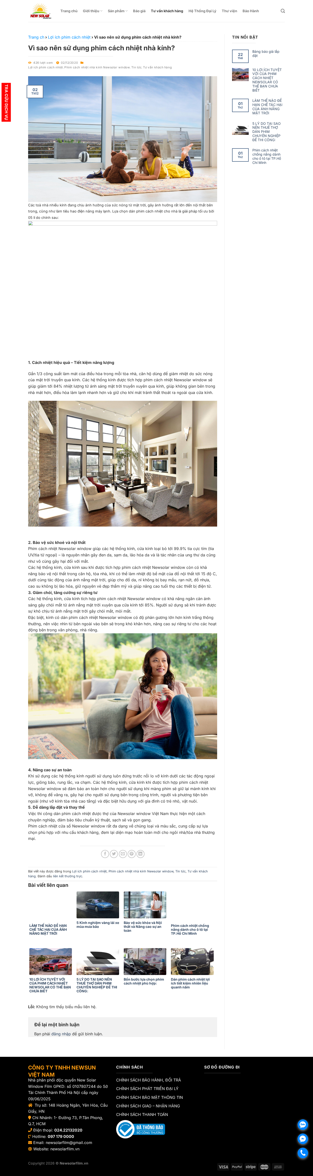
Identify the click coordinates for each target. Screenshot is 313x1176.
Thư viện (229, 11)
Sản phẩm (116, 11)
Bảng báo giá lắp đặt (265, 54)
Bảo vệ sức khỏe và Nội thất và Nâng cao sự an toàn (143, 926)
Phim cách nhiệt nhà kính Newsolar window (97, 67)
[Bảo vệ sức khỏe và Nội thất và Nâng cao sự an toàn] (146, 904)
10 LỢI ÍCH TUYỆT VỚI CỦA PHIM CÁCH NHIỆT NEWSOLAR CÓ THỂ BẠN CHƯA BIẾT (50, 985)
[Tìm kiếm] (283, 11)
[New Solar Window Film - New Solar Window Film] (40, 11)
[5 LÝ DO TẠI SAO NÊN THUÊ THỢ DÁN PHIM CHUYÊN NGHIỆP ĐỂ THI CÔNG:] (99, 961)
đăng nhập (61, 1033)
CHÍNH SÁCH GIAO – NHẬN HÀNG (148, 1105)
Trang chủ (69, 11)
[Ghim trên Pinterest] (132, 854)
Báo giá (139, 11)
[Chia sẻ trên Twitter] (114, 854)
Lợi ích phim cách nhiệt (45, 67)
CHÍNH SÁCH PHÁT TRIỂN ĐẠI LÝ (147, 1088)
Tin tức (136, 67)
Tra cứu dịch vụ (6, 102)
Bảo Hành (251, 11)
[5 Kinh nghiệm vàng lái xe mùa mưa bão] (99, 904)
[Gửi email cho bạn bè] (123, 854)
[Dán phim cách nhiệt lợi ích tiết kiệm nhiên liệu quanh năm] (193, 961)
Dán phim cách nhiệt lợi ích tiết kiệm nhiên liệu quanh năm (190, 983)
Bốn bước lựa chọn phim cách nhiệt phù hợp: (144, 981)
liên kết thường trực (67, 876)
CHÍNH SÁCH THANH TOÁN (142, 1114)
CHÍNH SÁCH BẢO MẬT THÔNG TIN (149, 1097)
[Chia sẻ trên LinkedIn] (140, 854)
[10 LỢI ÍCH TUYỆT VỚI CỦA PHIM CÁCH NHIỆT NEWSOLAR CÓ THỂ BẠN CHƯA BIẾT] (51, 961)
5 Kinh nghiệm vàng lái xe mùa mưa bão (98, 925)
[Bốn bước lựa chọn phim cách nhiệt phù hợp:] (146, 961)
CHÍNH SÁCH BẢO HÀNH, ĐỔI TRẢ (148, 1080)
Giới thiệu (91, 11)
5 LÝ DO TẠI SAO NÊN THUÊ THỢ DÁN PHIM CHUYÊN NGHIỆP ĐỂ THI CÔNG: (97, 985)
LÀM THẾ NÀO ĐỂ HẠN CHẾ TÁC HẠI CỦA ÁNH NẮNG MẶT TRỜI (48, 929)
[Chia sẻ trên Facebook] (105, 854)
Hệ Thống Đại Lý (202, 11)
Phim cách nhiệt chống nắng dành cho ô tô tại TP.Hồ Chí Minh (190, 929)
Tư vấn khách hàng (167, 11)
